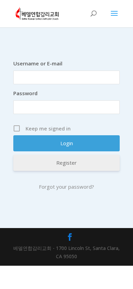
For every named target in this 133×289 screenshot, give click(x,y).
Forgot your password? (66, 186)
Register (66, 162)
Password (25, 93)
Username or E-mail (37, 63)
